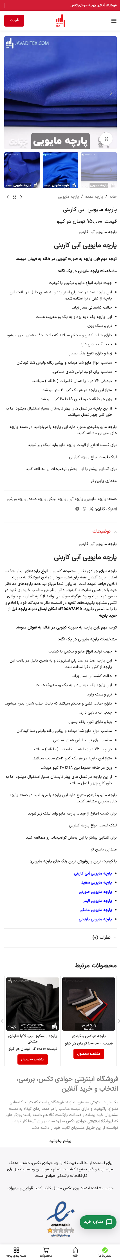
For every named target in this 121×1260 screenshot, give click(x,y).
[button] (111, 92)
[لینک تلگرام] (77, 509)
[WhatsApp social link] (84, 509)
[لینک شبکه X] (91, 509)
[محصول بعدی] (7, 197)
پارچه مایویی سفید (96, 883)
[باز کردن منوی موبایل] (114, 20)
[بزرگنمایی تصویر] (106, 138)
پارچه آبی (75, 499)
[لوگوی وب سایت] (60, 20)
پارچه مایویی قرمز (97, 901)
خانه (113, 197)
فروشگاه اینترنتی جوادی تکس (89, 1121)
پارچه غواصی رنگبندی (89, 1036)
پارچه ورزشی (16, 499)
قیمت (14, 20)
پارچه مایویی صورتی (95, 892)
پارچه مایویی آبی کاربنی (93, 873)
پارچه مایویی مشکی (96, 910)
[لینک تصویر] (60, 1219)
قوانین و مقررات (20, 1188)
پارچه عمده (94, 197)
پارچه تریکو (57, 499)
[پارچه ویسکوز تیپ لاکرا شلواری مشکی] (32, 1004)
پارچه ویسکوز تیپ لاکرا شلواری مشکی (32, 1039)
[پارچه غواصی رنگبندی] (88, 1004)
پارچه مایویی (68, 197)
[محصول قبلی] (21, 197)
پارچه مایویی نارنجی (95, 919)
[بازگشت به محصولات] (14, 197)
